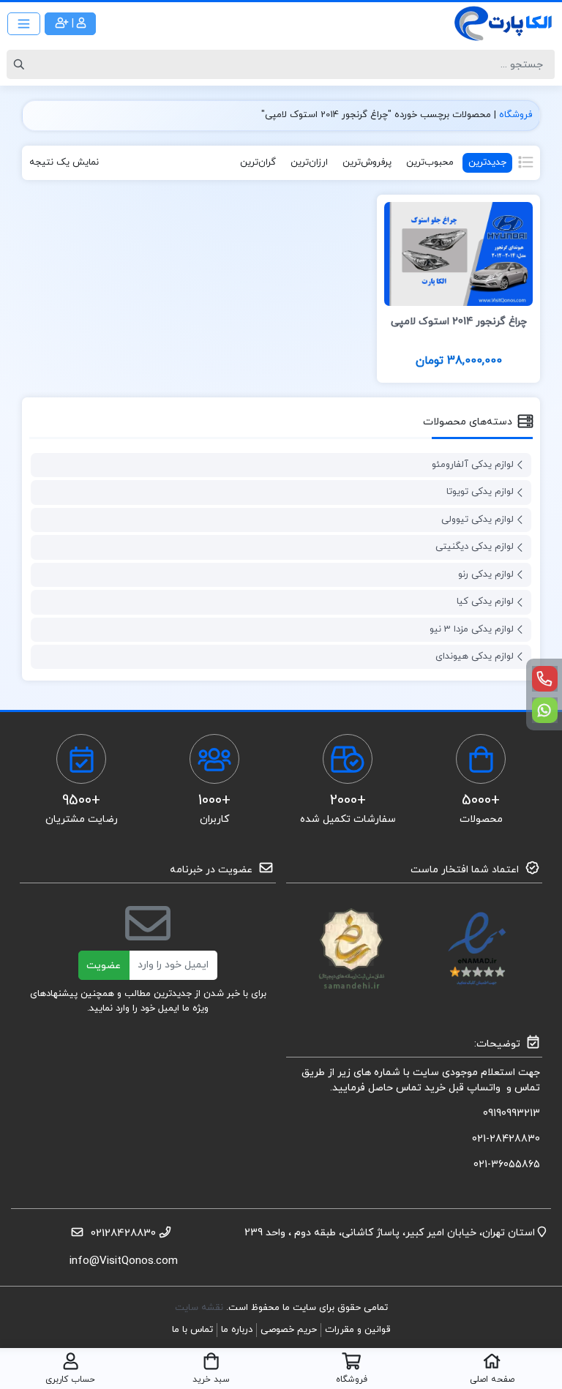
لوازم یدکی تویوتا (480, 491)
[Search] (21, 64)
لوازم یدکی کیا (485, 601)
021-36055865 (506, 1165)
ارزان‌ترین (309, 162)
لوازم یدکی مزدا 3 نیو (472, 629)
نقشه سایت (200, 1307)
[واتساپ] (545, 710)
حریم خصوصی (289, 1329)
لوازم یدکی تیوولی (477, 519)
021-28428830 (506, 1139)
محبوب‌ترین (430, 162)
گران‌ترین (258, 162)
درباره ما (236, 1329)
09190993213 (511, 1113)
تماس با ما (192, 1329)
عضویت (103, 966)
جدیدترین (487, 162)
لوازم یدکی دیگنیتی (474, 546)
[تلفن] (545, 679)
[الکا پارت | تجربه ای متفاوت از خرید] (503, 23)
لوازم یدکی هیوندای (474, 656)
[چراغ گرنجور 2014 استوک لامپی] (458, 253)
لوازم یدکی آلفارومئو (473, 464)
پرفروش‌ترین (366, 162)
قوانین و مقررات (357, 1329)
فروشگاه (515, 114)
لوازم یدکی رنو (486, 574)
